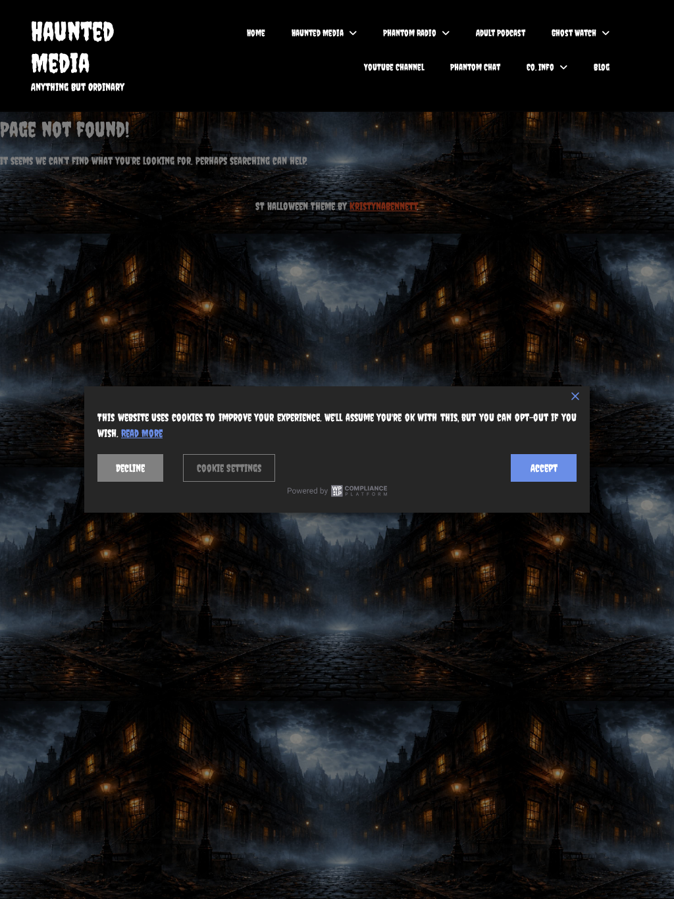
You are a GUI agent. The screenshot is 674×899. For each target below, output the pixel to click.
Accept (544, 468)
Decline (130, 468)
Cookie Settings (229, 468)
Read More (142, 433)
